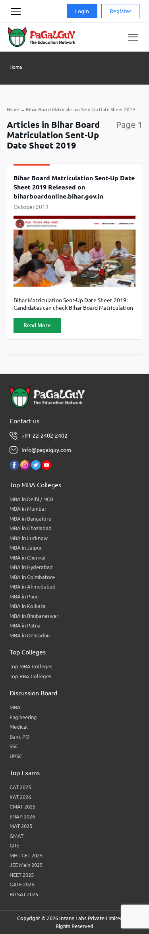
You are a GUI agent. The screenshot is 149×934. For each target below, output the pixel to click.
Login (82, 11)
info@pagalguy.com (46, 450)
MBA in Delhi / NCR (31, 499)
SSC (14, 746)
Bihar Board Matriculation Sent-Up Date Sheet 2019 (80, 109)
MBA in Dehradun (30, 635)
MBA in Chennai (27, 557)
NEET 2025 (22, 875)
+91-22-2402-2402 (44, 435)
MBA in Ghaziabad (31, 528)
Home (16, 66)
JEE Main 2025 (26, 865)
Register (120, 11)
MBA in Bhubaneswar (34, 616)
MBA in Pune (24, 596)
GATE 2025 (22, 884)
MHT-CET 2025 (26, 855)
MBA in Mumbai (28, 508)
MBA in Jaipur (26, 547)
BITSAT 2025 (24, 894)
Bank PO (19, 736)
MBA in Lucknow (29, 538)
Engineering (23, 717)
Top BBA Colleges (30, 676)
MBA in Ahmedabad (33, 586)
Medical (19, 726)
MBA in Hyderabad (31, 567)
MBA (15, 707)
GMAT (16, 836)
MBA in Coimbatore (32, 577)
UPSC (16, 756)
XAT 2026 (20, 797)
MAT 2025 (21, 826)
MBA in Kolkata (27, 606)
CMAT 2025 (22, 806)
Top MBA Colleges (31, 666)
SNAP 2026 (22, 816)
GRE (14, 845)
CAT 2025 (20, 787)
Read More (37, 325)
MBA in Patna (25, 625)
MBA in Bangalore (30, 518)
